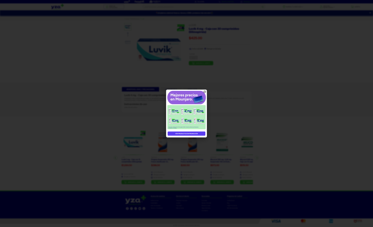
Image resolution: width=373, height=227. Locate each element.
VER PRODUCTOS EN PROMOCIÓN (186, 133)
